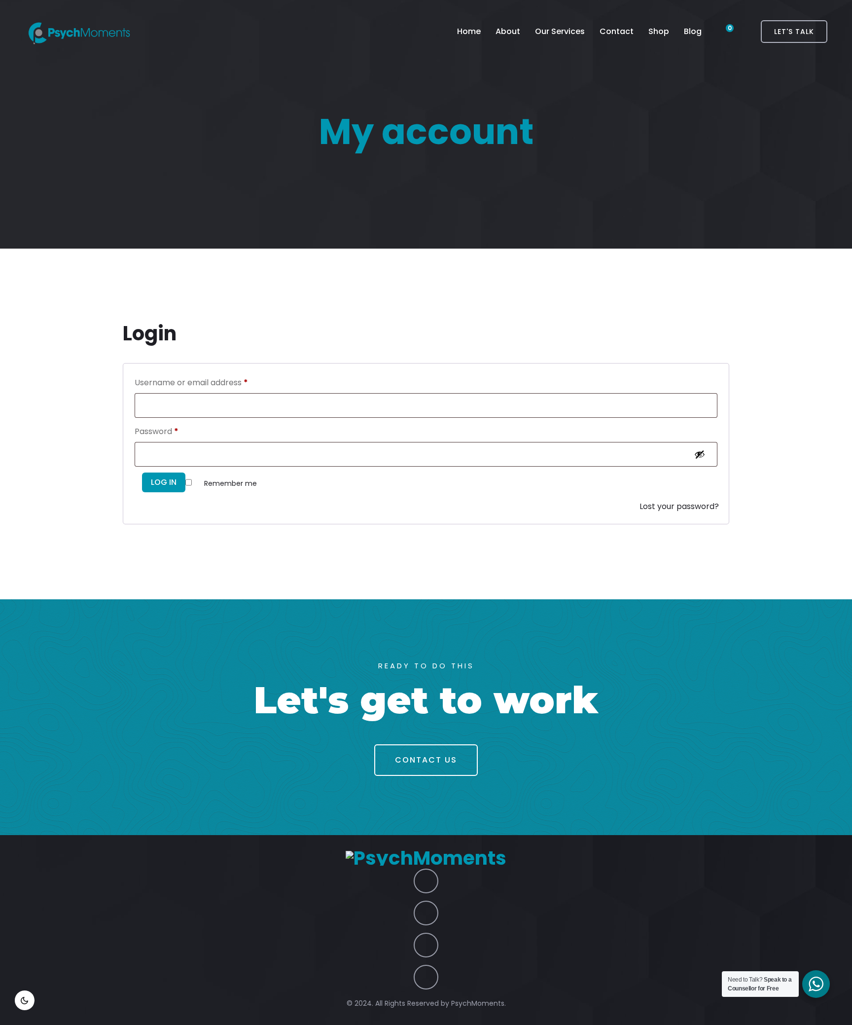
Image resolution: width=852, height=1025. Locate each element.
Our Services (560, 31)
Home (469, 31)
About (508, 31)
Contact (617, 31)
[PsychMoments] (79, 31)
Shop (658, 31)
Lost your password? (679, 506)
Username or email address (191, 382)
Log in (164, 482)
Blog (693, 31)
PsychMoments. (478, 1003)
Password (156, 431)
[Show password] (701, 454)
